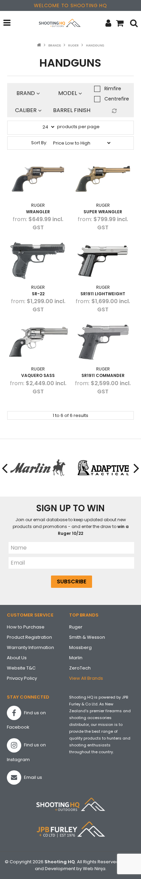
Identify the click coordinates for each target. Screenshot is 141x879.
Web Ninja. (94, 868)
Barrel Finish (72, 110)
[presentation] (5, 468)
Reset (113, 110)
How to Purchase (25, 627)
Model (68, 93)
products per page (78, 126)
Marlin (75, 657)
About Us (17, 657)
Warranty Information (30, 647)
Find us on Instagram (26, 752)
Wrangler (38, 212)
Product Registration (29, 637)
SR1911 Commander (103, 375)
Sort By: (39, 142)
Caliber (26, 110)
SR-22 (38, 294)
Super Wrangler (103, 212)
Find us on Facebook (26, 719)
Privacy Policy (22, 678)
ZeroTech (80, 668)
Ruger (73, 45)
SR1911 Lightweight (102, 294)
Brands (54, 45)
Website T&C (21, 668)
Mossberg (80, 647)
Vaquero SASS (38, 375)
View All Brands (86, 678)
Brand (26, 93)
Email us (32, 777)
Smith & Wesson (87, 637)
